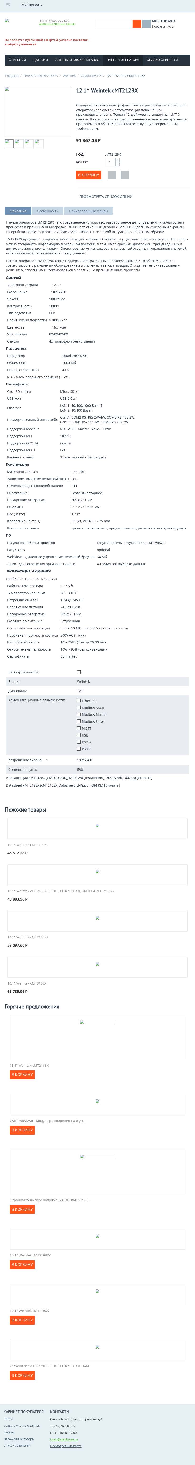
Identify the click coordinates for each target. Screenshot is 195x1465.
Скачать (144, 778)
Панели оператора (123, 60)
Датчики (41, 60)
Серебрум (17, 60)
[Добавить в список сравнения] (125, 175)
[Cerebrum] (20, 22)
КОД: (80, 154)
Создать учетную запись (22, 1425)
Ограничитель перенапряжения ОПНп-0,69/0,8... (50, 1200)
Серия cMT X (91, 75)
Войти (8, 1418)
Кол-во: (82, 161)
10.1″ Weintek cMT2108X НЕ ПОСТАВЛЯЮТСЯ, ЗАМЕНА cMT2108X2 (60, 891)
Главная (12, 75)
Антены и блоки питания (77, 60)
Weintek (69, 75)
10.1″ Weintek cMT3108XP (30, 1255)
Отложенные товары (19, 1439)
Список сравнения (17, 1445)
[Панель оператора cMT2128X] (38, 112)
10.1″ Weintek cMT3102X (26, 984)
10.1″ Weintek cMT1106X (26, 845)
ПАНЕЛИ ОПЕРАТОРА (41, 75)
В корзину (88, 175)
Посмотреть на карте (66, 1446)
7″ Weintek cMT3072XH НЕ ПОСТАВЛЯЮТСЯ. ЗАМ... (51, 1366)
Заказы (9, 1432)
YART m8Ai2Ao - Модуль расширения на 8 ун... (48, 1121)
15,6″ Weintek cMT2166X (29, 1066)
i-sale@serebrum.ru (64, 1439)
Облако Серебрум (162, 60)
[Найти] (137, 24)
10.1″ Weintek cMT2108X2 (27, 937)
